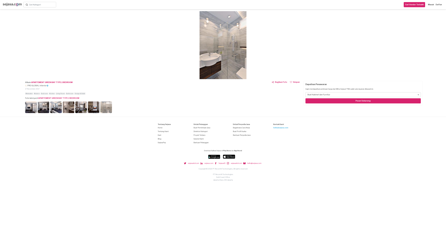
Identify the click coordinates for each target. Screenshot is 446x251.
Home (160, 128)
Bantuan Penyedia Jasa (242, 135)
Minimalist (29, 93)
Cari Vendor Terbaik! (414, 4)
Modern (37, 93)
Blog (159, 139)
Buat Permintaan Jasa (201, 128)
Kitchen (52, 93)
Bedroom (44, 93)
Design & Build (80, 93)
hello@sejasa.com (280, 128)
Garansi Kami (198, 139)
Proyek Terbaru (199, 135)
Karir (159, 135)
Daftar (439, 4)
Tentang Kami (163, 131)
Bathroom (69, 93)
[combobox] (42, 4)
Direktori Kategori (200, 131)
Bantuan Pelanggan (201, 143)
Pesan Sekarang (363, 101)
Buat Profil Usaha (239, 131)
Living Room (60, 93)
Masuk (431, 4)
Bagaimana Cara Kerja (241, 128)
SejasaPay (162, 143)
